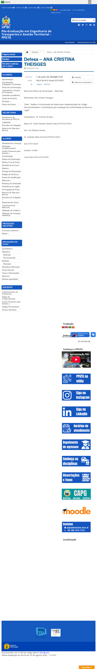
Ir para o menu (21, 7)
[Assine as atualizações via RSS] (94, 25)
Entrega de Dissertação (11, 171)
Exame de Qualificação (11, 177)
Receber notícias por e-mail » (10, 65)
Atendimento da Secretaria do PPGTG (10, 118)
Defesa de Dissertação (11, 159)
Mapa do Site (56, 13)
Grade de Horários (9, 98)
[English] (66, 327)
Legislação (6, 122)
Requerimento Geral (10, 202)
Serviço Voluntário (9, 310)
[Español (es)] (54, 10)
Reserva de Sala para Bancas (10, 129)
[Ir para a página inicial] (26, 52)
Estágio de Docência (10, 174)
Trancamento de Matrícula (8, 206)
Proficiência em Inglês (11, 187)
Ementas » (6, 101)
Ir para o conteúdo (8, 7)
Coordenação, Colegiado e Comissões (11, 83)
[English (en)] (57, 10)
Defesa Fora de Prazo (11, 162)
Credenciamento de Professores (10, 293)
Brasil (8, 2)
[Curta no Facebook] (79, 25)
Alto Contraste (79, 10)
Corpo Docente (8, 270)
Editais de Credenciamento (8, 298)
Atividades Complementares (9, 147)
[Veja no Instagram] (90, 25)
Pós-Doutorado (9, 258)
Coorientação (7, 156)
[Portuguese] (69, 327)
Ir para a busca (33, 7)
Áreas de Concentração (11, 87)
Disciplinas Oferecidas (11, 267)
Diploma (5, 168)
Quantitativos (7, 249)
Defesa (47, 84)
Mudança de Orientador (11, 183)
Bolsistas (5, 261)
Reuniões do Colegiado (11, 125)
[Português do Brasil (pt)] (51, 10)
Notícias (35, 52)
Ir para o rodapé (46, 7)
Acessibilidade (65, 10)
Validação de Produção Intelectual (11, 214)
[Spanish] (73, 327)
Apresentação (7, 79)
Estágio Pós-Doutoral (10, 307)
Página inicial (8, 54)
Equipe (5, 59)
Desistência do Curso (10, 165)
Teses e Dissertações (10, 273)
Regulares (6, 252)
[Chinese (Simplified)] (63, 327)
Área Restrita (70, 42)
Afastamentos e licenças (11, 143)
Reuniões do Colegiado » (11, 198)
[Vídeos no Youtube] (87, 25)
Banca (39, 84)
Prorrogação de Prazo (11, 190)
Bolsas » (5, 234)
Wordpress (44, 652)
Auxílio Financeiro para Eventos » (11, 152)
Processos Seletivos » (11, 231)
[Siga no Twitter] (83, 25)
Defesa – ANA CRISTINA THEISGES (58, 52)
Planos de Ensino (9, 104)
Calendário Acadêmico (11, 95)
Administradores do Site (86, 42)
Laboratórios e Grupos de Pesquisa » (11, 91)
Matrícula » (6, 180)
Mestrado (7, 255)
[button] (82, 82)
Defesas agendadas (10, 279)
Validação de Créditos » (11, 210)
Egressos (5, 276)
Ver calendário (83, 341)
